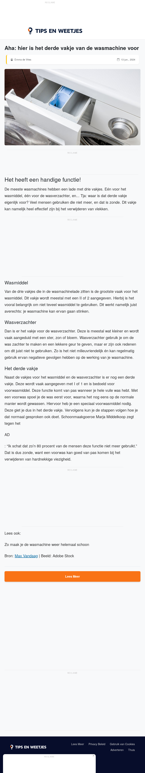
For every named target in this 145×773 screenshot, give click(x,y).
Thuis (131, 750)
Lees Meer (72, 576)
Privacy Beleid (97, 744)
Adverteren (117, 750)
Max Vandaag (26, 555)
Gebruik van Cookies (122, 744)
